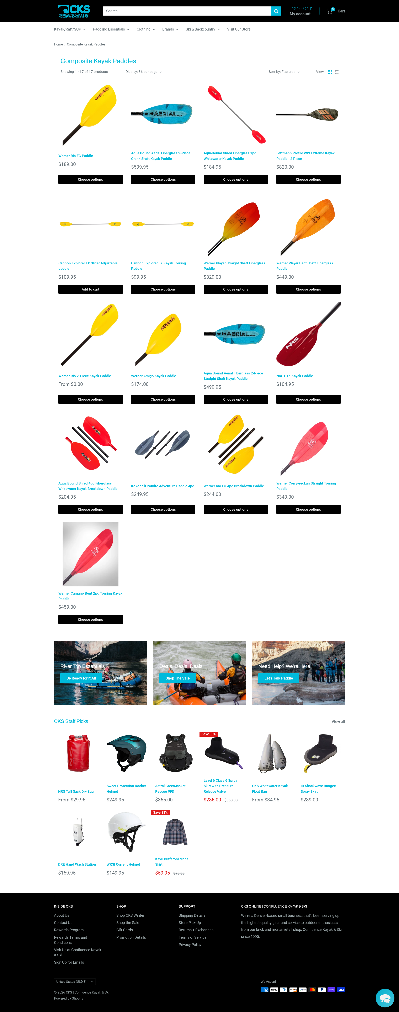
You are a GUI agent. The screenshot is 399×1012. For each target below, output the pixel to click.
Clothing (143, 29)
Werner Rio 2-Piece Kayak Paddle (84, 376)
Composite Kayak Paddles (86, 44)
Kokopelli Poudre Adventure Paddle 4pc (162, 486)
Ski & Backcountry (200, 29)
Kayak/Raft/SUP (67, 29)
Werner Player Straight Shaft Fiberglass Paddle (234, 266)
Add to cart (90, 289)
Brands (168, 29)
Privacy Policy (190, 944)
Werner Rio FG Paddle (75, 156)
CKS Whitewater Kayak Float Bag (270, 788)
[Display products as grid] (330, 72)
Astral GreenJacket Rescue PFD (170, 788)
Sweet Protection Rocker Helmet (126, 788)
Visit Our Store (239, 29)
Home (58, 44)
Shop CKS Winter (130, 915)
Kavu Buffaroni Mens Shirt (171, 861)
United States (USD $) (71, 982)
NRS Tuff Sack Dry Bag (76, 791)
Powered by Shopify (68, 998)
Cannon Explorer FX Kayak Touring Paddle (158, 266)
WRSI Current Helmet (123, 864)
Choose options (90, 179)
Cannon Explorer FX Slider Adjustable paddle (87, 266)
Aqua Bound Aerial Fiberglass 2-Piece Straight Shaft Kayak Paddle (233, 376)
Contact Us (63, 922)
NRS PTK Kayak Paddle (294, 376)
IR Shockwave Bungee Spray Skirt (318, 788)
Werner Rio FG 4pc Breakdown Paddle (234, 486)
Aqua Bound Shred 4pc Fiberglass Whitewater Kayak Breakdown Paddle (87, 486)
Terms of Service (193, 937)
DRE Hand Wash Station (77, 864)
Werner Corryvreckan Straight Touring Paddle (306, 486)
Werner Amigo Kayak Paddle (153, 376)
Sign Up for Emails (69, 962)
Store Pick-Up (190, 922)
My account (300, 13)
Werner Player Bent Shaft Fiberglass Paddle (304, 266)
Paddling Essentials (109, 29)
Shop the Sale (127, 922)
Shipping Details (192, 915)
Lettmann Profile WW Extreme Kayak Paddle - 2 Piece (305, 156)
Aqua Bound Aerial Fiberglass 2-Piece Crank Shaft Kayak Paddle (160, 156)
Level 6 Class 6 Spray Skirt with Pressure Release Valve (220, 786)
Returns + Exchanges (196, 930)
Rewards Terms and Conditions (70, 940)
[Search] (276, 11)
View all (339, 721)
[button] (385, 998)
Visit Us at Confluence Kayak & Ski (77, 952)
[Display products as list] (337, 72)
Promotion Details (131, 937)
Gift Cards (124, 930)
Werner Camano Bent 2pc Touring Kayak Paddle (90, 596)
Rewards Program (69, 930)
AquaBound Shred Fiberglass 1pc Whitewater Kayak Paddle (230, 156)
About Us (61, 915)
